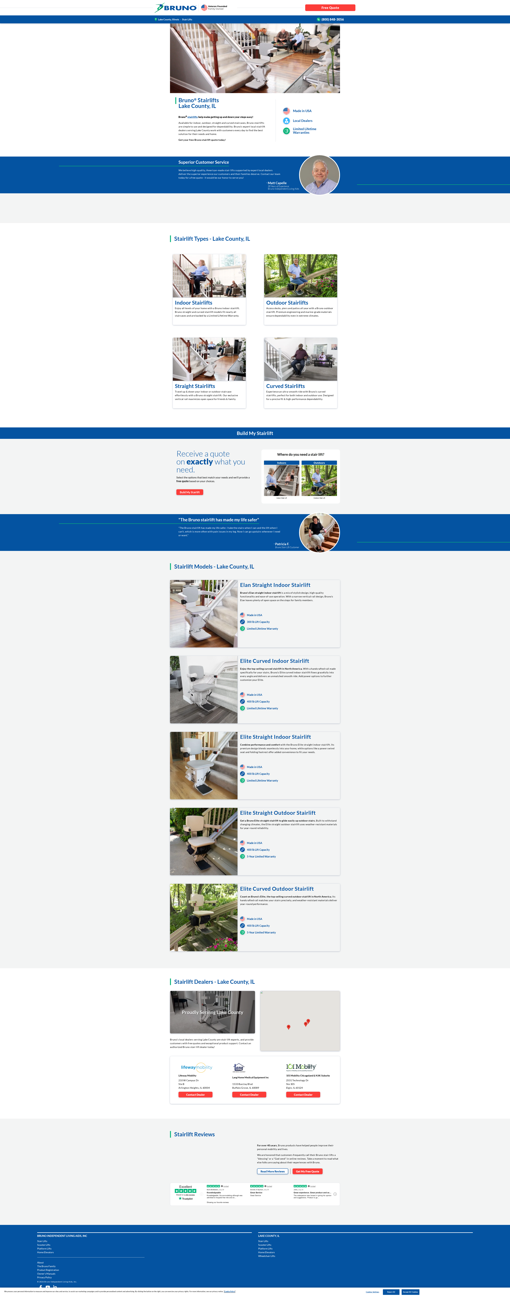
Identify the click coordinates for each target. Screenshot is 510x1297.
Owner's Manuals (46, 1273)
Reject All (391, 1292)
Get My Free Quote (307, 1171)
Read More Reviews (273, 1171)
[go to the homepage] (175, 8)
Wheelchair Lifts (266, 1256)
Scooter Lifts (43, 1244)
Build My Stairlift (190, 492)
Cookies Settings (372, 1292)
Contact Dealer (195, 1094)
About (40, 1262)
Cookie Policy (229, 1291)
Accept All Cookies (410, 1292)
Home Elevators (45, 1252)
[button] (305, 1024)
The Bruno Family (46, 1266)
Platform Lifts (44, 1248)
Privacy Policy (44, 1277)
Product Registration (48, 1269)
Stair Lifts (42, 1241)
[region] (255, 1292)
